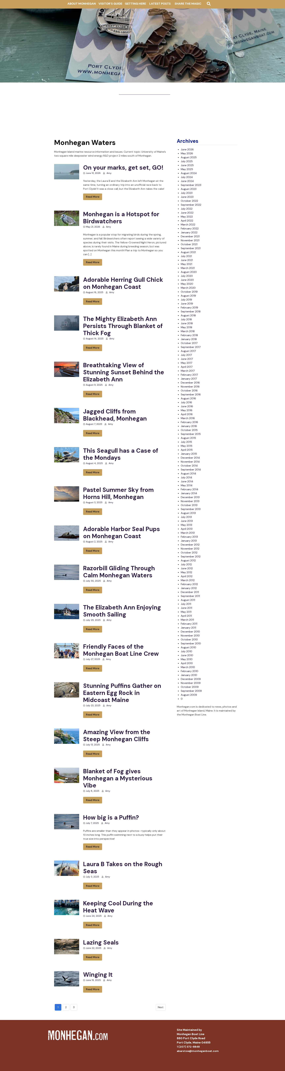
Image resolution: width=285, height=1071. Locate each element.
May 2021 (186, 264)
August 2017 (188, 351)
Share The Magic (188, 4)
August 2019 (188, 295)
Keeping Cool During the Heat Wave (118, 906)
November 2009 (191, 683)
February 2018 (189, 335)
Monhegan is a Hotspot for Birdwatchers (121, 217)
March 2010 (188, 667)
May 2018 (186, 327)
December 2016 (190, 382)
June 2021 (187, 260)
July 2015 (186, 442)
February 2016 (189, 422)
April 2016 (187, 414)
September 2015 (191, 434)
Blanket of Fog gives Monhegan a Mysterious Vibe (117, 778)
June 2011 (186, 608)
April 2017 (187, 367)
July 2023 (186, 193)
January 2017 (189, 378)
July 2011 (186, 604)
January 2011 (188, 627)
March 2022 (188, 224)
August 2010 (188, 647)
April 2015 (187, 450)
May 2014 (186, 485)
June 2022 (187, 212)
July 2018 (186, 319)
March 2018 (188, 331)
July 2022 (186, 208)
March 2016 (188, 418)
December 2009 (191, 679)
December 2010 (190, 631)
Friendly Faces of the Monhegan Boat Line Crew (121, 650)
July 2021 (186, 256)
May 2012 (186, 572)
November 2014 (190, 461)
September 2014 (191, 469)
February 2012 (189, 584)
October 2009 (190, 687)
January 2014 (189, 493)
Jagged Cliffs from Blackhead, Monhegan (115, 415)
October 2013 (189, 505)
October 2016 (189, 390)
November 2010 (190, 635)
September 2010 (191, 643)
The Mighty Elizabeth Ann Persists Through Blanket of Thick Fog (123, 326)
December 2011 (190, 592)
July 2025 (187, 161)
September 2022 (191, 204)
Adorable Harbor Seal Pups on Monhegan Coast (121, 532)
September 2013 (191, 509)
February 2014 (189, 489)
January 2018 (189, 339)
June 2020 (187, 280)
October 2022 (189, 201)
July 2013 (186, 517)
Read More (92, 196)
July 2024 (187, 177)
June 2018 (187, 323)
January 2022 (189, 232)
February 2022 (190, 228)
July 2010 (186, 651)
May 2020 (187, 284)
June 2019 (187, 303)
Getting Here (135, 4)
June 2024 (187, 181)
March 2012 (188, 580)
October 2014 (189, 465)
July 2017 (186, 355)
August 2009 (189, 695)
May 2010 (186, 659)
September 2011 (190, 596)
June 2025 (187, 165)
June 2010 (187, 655)
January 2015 (189, 453)
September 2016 (191, 394)
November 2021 (190, 240)
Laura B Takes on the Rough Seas (122, 867)
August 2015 (188, 438)
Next (160, 1007)
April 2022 (187, 220)
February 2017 (189, 374)
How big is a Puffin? (111, 817)
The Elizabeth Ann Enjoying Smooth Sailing (122, 611)
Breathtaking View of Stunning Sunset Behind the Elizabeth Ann (123, 372)
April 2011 (186, 616)
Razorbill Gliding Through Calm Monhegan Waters (119, 571)
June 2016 (187, 406)
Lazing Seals (101, 942)
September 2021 (191, 248)
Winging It (98, 974)
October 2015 (189, 430)
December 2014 (190, 457)
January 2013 (189, 540)
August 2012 (188, 560)
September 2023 (191, 185)
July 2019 (186, 299)
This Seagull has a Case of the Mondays (120, 454)
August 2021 (188, 252)
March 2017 (188, 370)
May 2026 (187, 153)
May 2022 (187, 216)
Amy (109, 173)
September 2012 (191, 556)
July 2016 (186, 402)
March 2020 (188, 287)
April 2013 (186, 529)
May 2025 (187, 169)
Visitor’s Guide (110, 4)
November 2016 (190, 386)
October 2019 (189, 291)
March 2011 (187, 619)
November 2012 (190, 548)
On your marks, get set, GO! (123, 167)
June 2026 (187, 149)
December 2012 (190, 544)
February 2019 (189, 307)
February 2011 (189, 623)
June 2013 (187, 521)
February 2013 (189, 536)
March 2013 (188, 533)
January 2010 (189, 675)
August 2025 (189, 157)
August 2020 (189, 272)
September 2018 (191, 311)
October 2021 (189, 244)
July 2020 (187, 276)
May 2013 (186, 525)
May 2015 (186, 446)
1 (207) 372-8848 (188, 1046)
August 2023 (188, 189)
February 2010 (189, 671)
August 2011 (188, 600)
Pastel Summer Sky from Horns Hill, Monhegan (118, 493)
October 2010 (189, 639)
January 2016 (189, 426)
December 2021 (190, 236)
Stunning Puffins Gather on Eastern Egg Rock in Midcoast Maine (122, 693)
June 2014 (187, 481)
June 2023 (187, 197)
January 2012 (189, 588)
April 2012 (186, 576)
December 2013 (190, 497)
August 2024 (189, 173)
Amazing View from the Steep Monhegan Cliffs (116, 735)
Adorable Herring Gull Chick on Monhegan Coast (123, 283)
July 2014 (186, 477)
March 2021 (188, 268)
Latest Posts (160, 4)
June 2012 (187, 568)
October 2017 (189, 343)
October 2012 (189, 552)
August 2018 (188, 315)
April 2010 (187, 663)
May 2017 (186, 363)
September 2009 (191, 691)
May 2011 (186, 612)
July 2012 (186, 564)
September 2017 (191, 347)
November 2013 (190, 501)
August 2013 (188, 513)
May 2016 (186, 410)
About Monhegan (81, 4)
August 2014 (188, 473)
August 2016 (188, 398)
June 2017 (187, 359)
